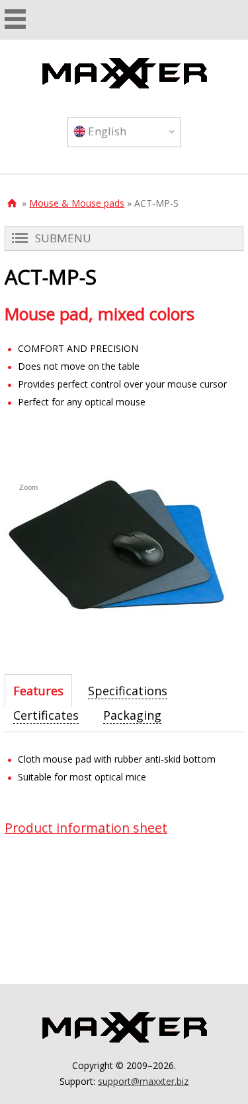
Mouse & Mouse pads (76, 203)
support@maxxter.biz (143, 1081)
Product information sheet (86, 828)
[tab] (38, 690)
